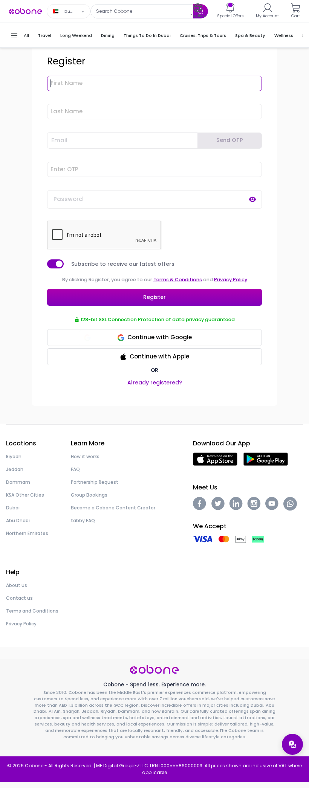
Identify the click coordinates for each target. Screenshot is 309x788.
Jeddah (14, 469)
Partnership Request (94, 482)
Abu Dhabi (18, 520)
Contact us (19, 598)
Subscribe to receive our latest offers (122, 264)
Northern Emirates (27, 533)
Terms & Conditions (177, 279)
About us (16, 585)
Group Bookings (89, 495)
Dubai (13, 508)
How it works (85, 456)
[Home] (25, 10)
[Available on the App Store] (215, 458)
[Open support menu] (292, 744)
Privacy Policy (230, 279)
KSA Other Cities (25, 495)
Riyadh (13, 456)
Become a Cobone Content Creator (113, 508)
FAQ (75, 469)
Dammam (18, 482)
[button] (154, 356)
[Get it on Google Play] (265, 458)
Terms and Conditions (32, 611)
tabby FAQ (83, 520)
